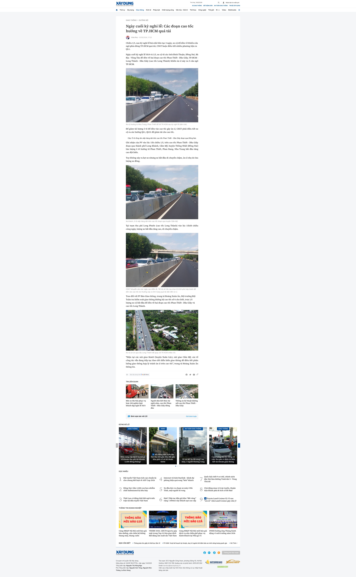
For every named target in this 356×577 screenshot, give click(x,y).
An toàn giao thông (221, 5)
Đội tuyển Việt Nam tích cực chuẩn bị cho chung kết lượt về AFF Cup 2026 (139, 479)
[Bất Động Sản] (213, 562)
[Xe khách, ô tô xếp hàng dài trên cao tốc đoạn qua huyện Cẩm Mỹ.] (162, 192)
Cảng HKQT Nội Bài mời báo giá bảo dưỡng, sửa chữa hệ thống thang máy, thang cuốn (133, 533)
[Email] (194, 375)
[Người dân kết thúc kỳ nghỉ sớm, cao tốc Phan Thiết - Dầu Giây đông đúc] (162, 391)
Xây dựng (130, 10)
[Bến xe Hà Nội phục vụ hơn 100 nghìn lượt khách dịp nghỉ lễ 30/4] (137, 391)
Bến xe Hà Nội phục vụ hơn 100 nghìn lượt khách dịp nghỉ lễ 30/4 (136, 403)
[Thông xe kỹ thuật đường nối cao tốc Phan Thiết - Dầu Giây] (187, 391)
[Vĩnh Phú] (128, 37)
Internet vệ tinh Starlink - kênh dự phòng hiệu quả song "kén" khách (179, 479)
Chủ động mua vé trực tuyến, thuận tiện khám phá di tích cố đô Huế (220, 489)
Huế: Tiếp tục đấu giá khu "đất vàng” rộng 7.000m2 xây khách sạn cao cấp (180, 499)
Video (224, 10)
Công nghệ (202, 10)
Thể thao (193, 10)
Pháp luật (156, 10)
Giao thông (140, 10)
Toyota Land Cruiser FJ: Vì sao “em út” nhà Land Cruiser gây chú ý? (220, 499)
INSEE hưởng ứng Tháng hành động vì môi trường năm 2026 (222, 532)
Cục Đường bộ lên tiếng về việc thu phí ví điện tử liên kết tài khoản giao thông (223, 459)
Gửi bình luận (191, 416)
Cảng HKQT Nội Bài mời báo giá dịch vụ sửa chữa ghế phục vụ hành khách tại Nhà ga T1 (193, 533)
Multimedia (232, 10)
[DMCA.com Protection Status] (222, 567)
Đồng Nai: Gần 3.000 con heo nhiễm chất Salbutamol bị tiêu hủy (139, 489)
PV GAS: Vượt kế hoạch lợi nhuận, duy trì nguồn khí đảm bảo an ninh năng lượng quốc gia (195, 543)
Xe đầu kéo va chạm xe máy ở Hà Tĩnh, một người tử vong (178, 489)
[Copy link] (197, 375)
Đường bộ (143, 20)
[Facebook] (186, 375)
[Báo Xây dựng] (125, 3)
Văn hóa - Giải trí (182, 10)
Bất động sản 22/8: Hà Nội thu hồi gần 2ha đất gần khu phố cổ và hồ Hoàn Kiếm (163, 458)
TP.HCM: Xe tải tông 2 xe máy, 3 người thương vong (193, 460)
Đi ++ (218, 10)
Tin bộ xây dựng (234, 5)
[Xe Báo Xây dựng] (233, 561)
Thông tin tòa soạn (231, 553)
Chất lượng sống (168, 10)
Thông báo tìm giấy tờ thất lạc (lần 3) (147, 543)
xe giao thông (197, 5)
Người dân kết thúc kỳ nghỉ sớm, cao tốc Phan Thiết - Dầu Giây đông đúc (161, 404)
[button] (175, 466)
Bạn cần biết (125, 543)
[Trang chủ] (117, 10)
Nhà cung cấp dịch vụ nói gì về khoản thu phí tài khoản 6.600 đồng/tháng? (133, 459)
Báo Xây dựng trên (135, 374)
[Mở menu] (239, 10)
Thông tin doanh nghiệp (130, 508)
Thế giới (211, 10)
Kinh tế (148, 10)
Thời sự (122, 10)
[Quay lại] (127, 374)
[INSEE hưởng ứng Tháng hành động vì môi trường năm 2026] (223, 519)
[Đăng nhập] (223, 2)
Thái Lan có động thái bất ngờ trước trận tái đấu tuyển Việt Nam (139, 499)
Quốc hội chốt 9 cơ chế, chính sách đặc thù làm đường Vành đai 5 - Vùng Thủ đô (220, 479)
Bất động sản (208, 5)
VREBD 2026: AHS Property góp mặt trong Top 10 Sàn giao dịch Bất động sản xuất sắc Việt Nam (163, 533)
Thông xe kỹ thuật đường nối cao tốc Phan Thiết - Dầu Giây (187, 403)
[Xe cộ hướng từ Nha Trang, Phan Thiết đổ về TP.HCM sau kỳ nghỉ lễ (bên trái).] (162, 95)
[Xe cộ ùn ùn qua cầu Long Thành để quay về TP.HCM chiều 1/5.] (162, 330)
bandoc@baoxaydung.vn (172, 565)
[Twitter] (190, 375)
